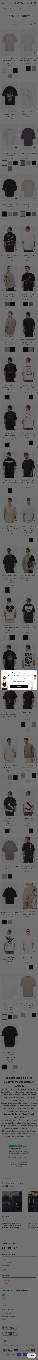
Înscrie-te (19, 686)
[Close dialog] (36, 671)
